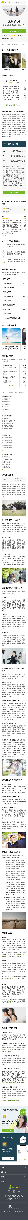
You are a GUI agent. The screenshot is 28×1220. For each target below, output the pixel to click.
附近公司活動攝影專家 (8, 421)
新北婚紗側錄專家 (7, 440)
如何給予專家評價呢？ (14, 1100)
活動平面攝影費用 (7, 459)
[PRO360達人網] (9, 1192)
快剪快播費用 (6, 462)
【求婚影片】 (5, 956)
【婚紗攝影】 (10, 1002)
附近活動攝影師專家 (8, 423)
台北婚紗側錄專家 (7, 437)
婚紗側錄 (24, 45)
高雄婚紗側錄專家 (7, 447)
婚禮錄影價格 (6, 464)
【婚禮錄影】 (10, 978)
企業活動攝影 (6, 401)
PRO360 (4, 45)
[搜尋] (9, 2)
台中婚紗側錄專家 (7, 442)
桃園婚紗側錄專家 (7, 445)
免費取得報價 (13, 31)
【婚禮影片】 (19, 954)
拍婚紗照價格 (6, 467)
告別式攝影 (5, 406)
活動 (9, 392)
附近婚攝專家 (6, 418)
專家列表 (6, 1049)
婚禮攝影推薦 (17, 45)
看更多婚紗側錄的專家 (13, 105)
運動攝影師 (5, 409)
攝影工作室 (10, 45)
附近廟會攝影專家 (7, 428)
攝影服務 (14, 392)
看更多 (4, 411)
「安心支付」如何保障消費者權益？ (16, 1083)
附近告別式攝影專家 (8, 426)
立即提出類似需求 (11, 385)
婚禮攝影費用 (6, 457)
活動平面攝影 (6, 404)
